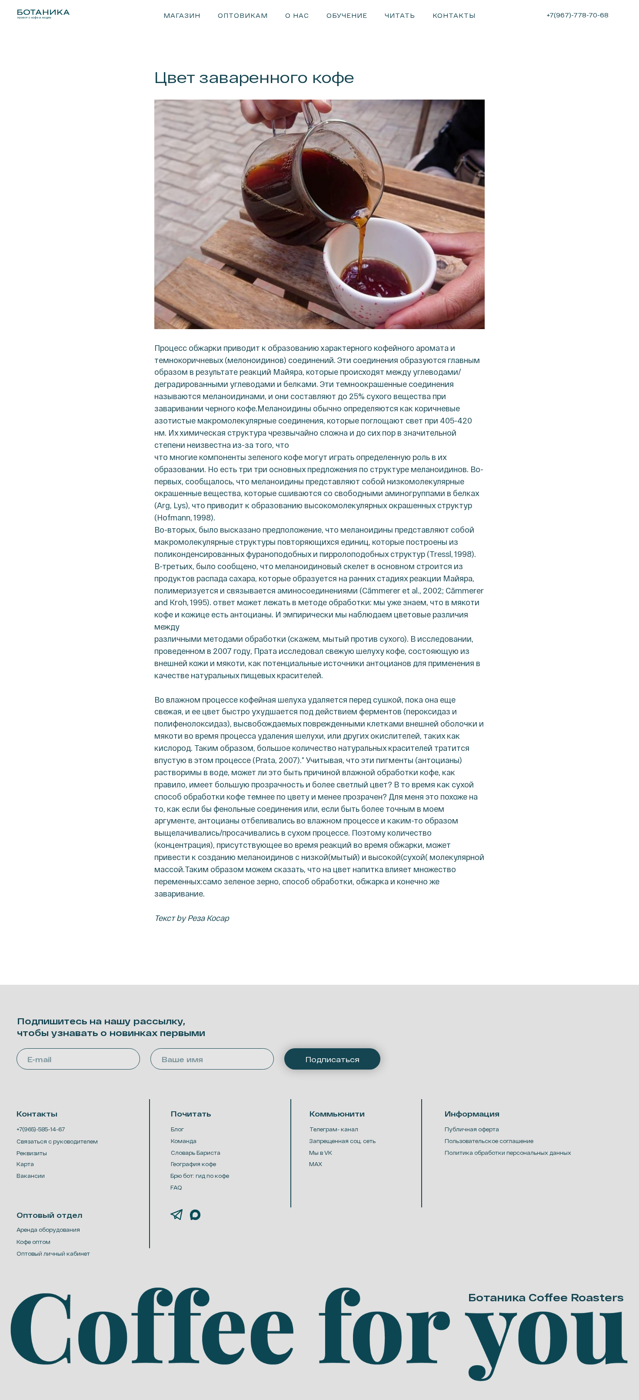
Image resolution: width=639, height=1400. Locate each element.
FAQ (176, 1187)
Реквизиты (32, 1153)
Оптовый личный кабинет (53, 1253)
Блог (177, 1129)
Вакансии (31, 1176)
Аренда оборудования (48, 1230)
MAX (315, 1164)
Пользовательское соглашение (489, 1141)
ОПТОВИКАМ (243, 15)
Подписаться (332, 1059)
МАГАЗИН (181, 15)
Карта (25, 1164)
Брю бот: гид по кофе (199, 1176)
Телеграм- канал (334, 1129)
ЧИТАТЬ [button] (400, 15)
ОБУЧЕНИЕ (346, 15)
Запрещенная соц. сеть (342, 1141)
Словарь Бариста (195, 1153)
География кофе (193, 1164)
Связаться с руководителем (57, 1141)
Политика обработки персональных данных (508, 1153)
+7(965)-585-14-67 (41, 1129)
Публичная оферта (472, 1129)
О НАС (297, 15)
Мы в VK (320, 1153)
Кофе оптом (33, 1242)
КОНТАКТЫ (454, 15)
